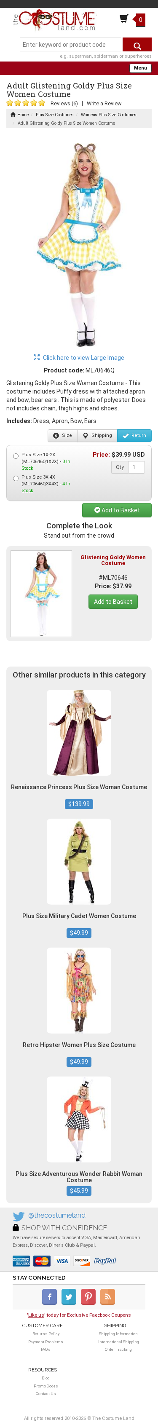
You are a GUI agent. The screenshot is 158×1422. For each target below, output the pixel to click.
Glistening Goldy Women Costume (113, 560)
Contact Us (46, 1393)
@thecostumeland (57, 1215)
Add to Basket (120, 510)
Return (138, 435)
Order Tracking (118, 1349)
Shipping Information (118, 1333)
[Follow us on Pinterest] (90, 1303)
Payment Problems (45, 1341)
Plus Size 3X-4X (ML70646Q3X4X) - (45, 483)
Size (66, 435)
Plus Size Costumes (55, 115)
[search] (137, 44)
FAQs (46, 1349)
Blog (46, 1378)
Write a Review (104, 103)
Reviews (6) (64, 103)
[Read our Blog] (108, 1303)
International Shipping (118, 1341)
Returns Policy (45, 1333)
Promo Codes (46, 1386)
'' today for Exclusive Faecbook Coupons (79, 1315)
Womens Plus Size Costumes (109, 115)
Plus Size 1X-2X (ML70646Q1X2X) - (45, 461)
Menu (140, 68)
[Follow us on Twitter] (71, 1303)
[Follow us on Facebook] (51, 1303)
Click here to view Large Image (83, 357)
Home (23, 115)
